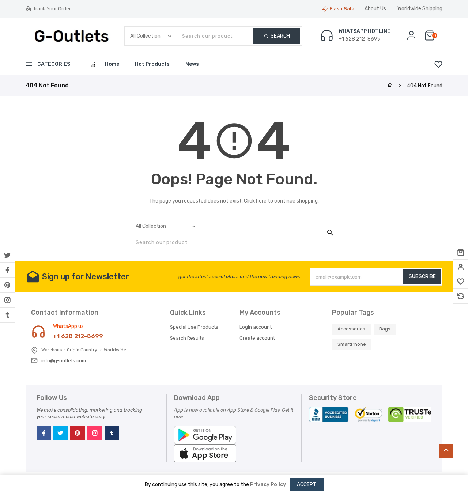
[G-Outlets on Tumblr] (7, 315)
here (261, 201)
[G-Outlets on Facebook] (7, 270)
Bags (384, 329)
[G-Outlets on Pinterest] (7, 285)
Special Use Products (194, 327)
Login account (255, 327)
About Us (375, 8)
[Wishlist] (460, 281)
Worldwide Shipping (419, 8)
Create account (257, 338)
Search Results (187, 338)
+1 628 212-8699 (78, 336)
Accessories (351, 329)
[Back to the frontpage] (390, 86)
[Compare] (460, 296)
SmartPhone (351, 344)
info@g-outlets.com (63, 360)
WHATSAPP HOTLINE (364, 31)
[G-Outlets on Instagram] (7, 300)
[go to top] (446, 451)
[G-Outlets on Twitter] (7, 255)
